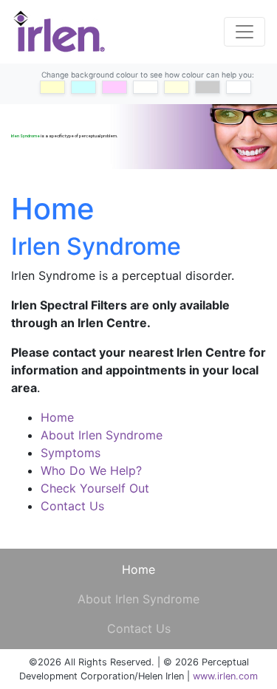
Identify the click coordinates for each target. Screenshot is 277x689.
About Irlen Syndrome (102, 435)
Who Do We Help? (91, 470)
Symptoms (70, 452)
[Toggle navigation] (244, 32)
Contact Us (72, 505)
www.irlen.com (225, 676)
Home (57, 417)
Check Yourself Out (95, 488)
